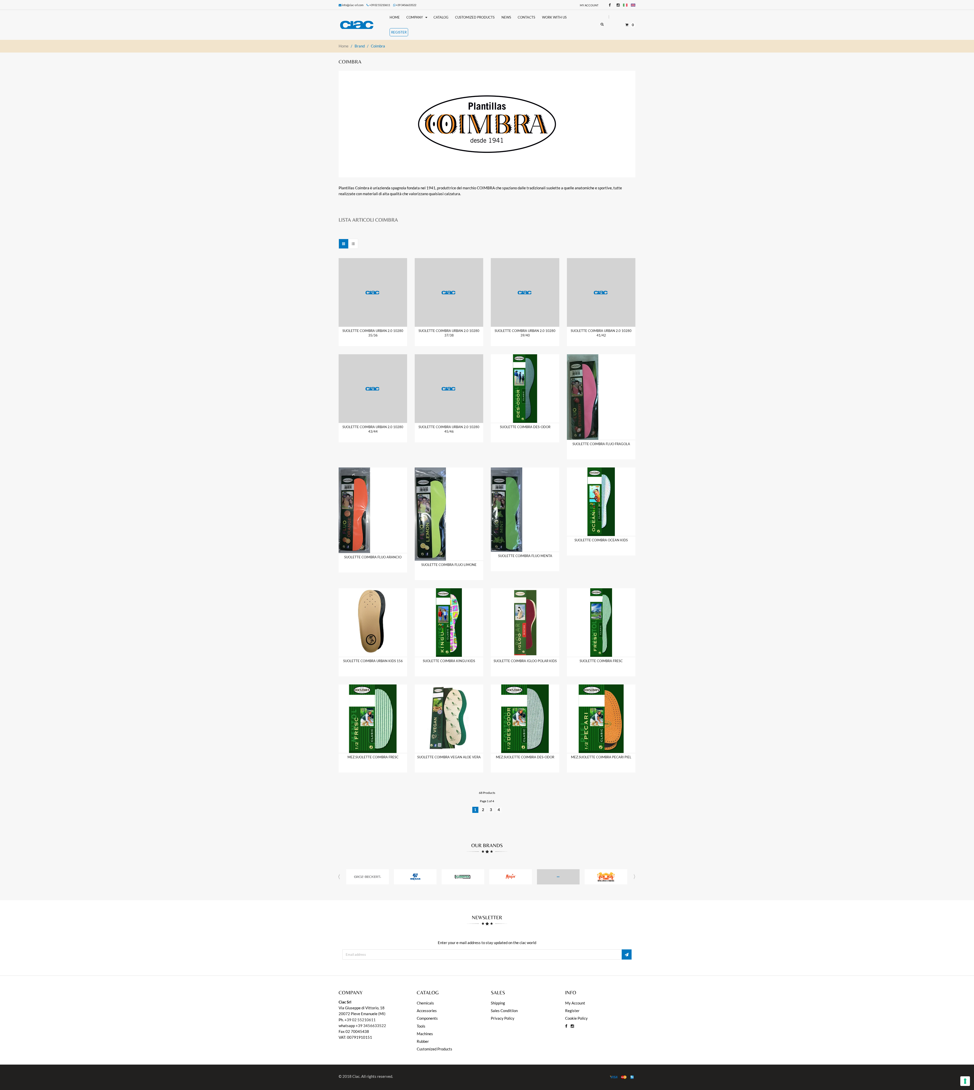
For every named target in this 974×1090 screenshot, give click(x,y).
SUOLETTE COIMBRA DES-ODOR (525, 427)
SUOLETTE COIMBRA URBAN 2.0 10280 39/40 (525, 333)
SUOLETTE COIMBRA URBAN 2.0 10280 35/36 (372, 333)
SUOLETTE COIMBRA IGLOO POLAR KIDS (525, 661)
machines (425, 1033)
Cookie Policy (576, 1018)
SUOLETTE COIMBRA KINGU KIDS (449, 661)
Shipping (498, 1003)
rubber (423, 1041)
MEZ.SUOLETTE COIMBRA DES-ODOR (525, 757)
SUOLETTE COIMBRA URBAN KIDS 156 (373, 661)
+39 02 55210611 (360, 1019)
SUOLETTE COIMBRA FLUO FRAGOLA (601, 444)
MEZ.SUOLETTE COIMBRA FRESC (372, 757)
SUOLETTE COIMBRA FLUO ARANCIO (373, 557)
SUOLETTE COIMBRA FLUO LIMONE (449, 565)
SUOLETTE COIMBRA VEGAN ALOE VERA (449, 757)
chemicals (425, 1003)
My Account (589, 5)
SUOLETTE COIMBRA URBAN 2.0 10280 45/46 (449, 429)
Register (572, 1010)
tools (421, 1026)
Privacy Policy (502, 1018)
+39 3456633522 (406, 5)
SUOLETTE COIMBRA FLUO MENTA (525, 556)
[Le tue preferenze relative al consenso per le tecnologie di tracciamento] (965, 1081)
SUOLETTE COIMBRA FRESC (601, 661)
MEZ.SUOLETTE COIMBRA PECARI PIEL (601, 757)
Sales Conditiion (504, 1010)
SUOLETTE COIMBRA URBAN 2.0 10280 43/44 (372, 429)
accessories (427, 1010)
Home (344, 46)
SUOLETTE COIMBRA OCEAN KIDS (601, 540)
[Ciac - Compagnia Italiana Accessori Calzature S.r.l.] (361, 25)
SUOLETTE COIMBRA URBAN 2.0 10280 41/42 (601, 333)
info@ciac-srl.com (352, 5)
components (427, 1018)
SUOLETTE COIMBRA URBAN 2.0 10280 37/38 (449, 333)
